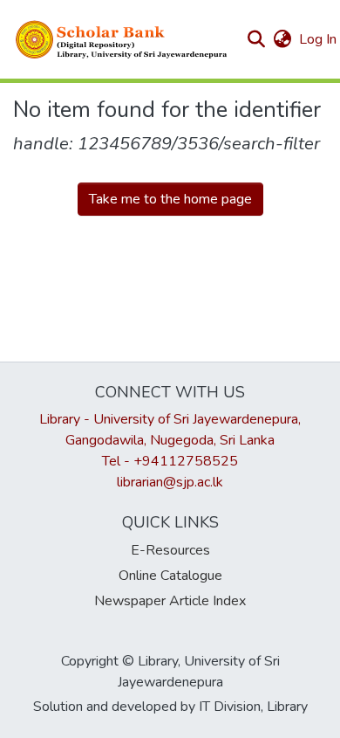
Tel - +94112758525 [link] (170, 461)
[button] (122, 39)
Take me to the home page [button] (170, 199)
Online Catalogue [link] (170, 575)
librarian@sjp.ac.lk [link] (170, 482)
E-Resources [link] (170, 550)
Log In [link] (318, 39)
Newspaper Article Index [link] (170, 600)
